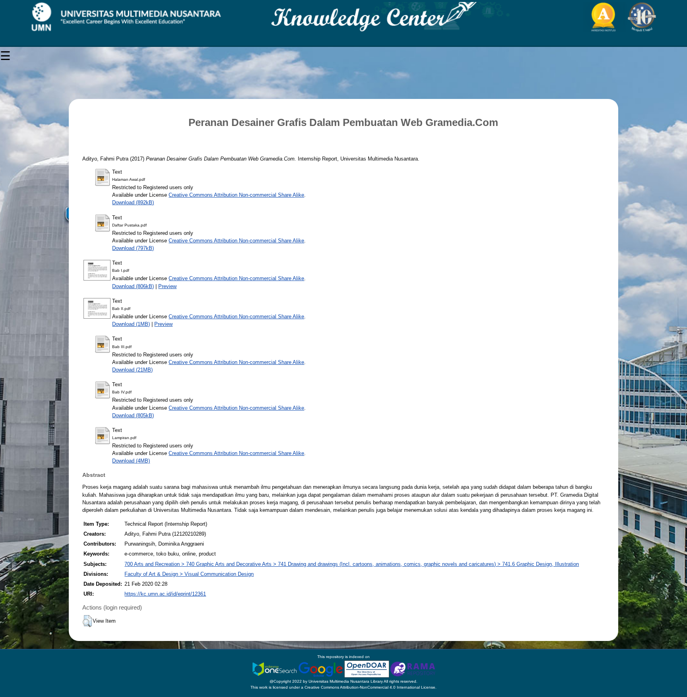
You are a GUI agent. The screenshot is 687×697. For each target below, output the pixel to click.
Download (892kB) (133, 202)
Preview (167, 286)
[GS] (321, 668)
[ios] (275, 668)
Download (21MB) (132, 370)
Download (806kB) (133, 286)
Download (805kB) (133, 415)
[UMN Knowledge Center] (343, 17)
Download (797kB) (133, 248)
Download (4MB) (131, 461)
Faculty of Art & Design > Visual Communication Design (189, 574)
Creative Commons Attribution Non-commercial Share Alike (236, 195)
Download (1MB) (131, 324)
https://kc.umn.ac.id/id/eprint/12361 (165, 594)
